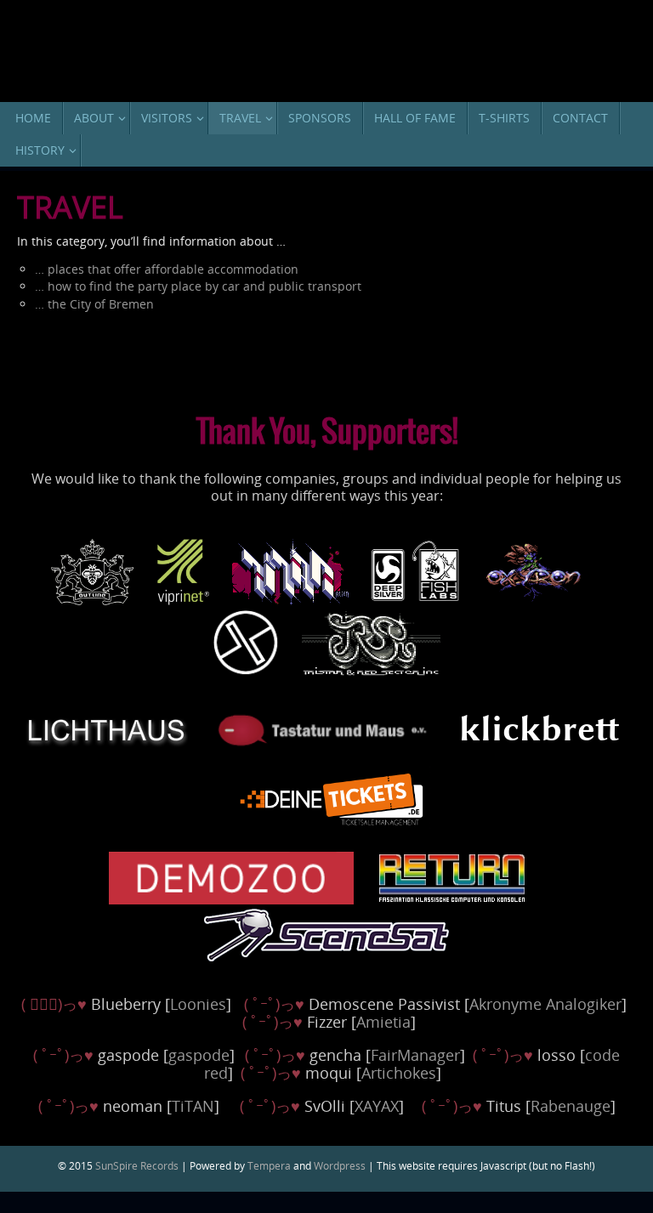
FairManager (415, 1055)
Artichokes (398, 1073)
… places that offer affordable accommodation (166, 269)
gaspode (199, 1055)
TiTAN (193, 1106)
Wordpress (340, 1166)
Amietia (383, 1022)
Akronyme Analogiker (545, 1004)
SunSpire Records (137, 1166)
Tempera (269, 1166)
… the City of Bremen (94, 304)
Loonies (198, 1004)
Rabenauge (570, 1106)
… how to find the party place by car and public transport (198, 286)
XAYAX (377, 1106)
